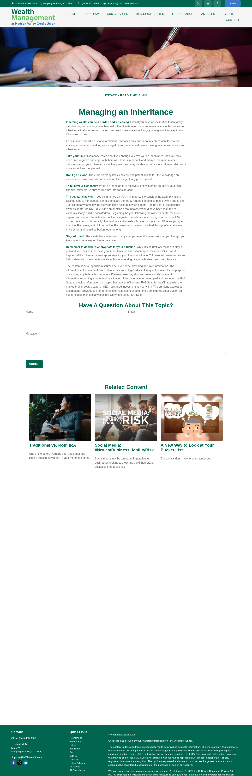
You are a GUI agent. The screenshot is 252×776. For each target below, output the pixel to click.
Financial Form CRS (124, 734)
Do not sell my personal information (214, 774)
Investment (76, 741)
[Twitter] (198, 3)
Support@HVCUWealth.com (122, 3)
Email (131, 311)
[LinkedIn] (208, 3)
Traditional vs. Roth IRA (52, 445)
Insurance (75, 748)
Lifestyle (74, 759)
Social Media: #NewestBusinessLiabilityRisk (124, 447)
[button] (72, 14)
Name (29, 311)
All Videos (75, 766)
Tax (71, 752)
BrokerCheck (185, 740)
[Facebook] (217, 3)
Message (31, 333)
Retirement (76, 737)
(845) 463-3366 (90, 3)
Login (232, 3)
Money (73, 755)
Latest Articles (77, 763)
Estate (73, 745)
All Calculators (77, 770)
